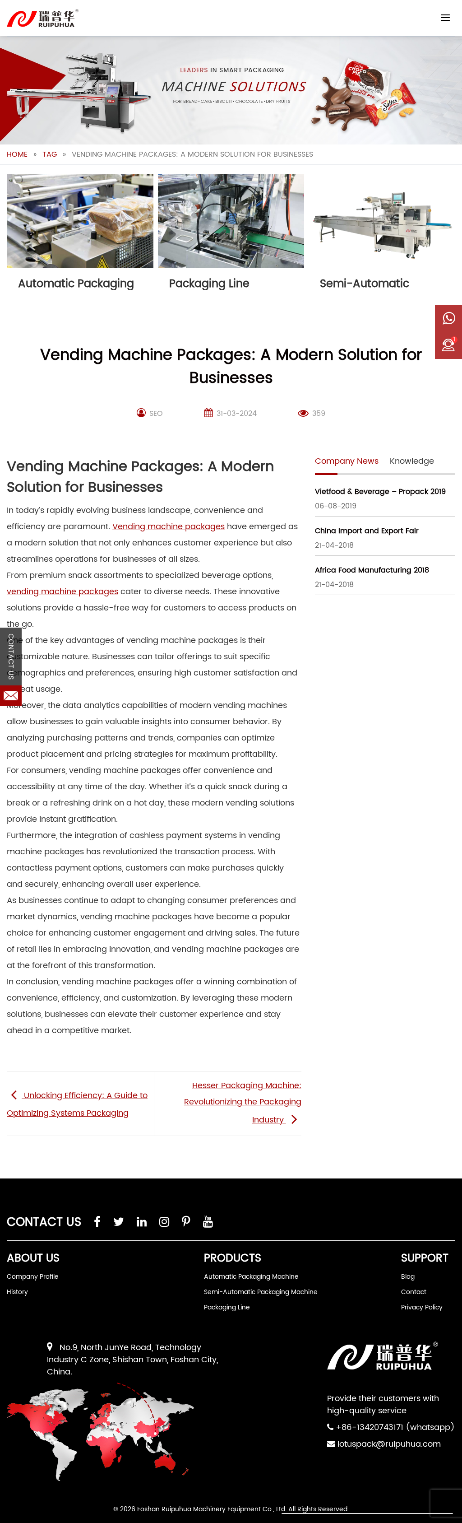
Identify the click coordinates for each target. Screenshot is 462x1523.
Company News (347, 461)
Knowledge (412, 461)
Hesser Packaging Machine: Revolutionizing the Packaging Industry (242, 1103)
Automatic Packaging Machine (251, 1276)
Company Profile (33, 1276)
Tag (49, 154)
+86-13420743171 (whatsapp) (395, 1427)
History (17, 1292)
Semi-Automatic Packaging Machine (261, 1292)
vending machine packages (62, 591)
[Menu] (445, 17)
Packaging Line (227, 1307)
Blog (408, 1276)
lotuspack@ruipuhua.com (389, 1444)
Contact (413, 1292)
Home (17, 154)
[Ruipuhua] (43, 18)
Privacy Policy (422, 1307)
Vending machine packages (168, 526)
